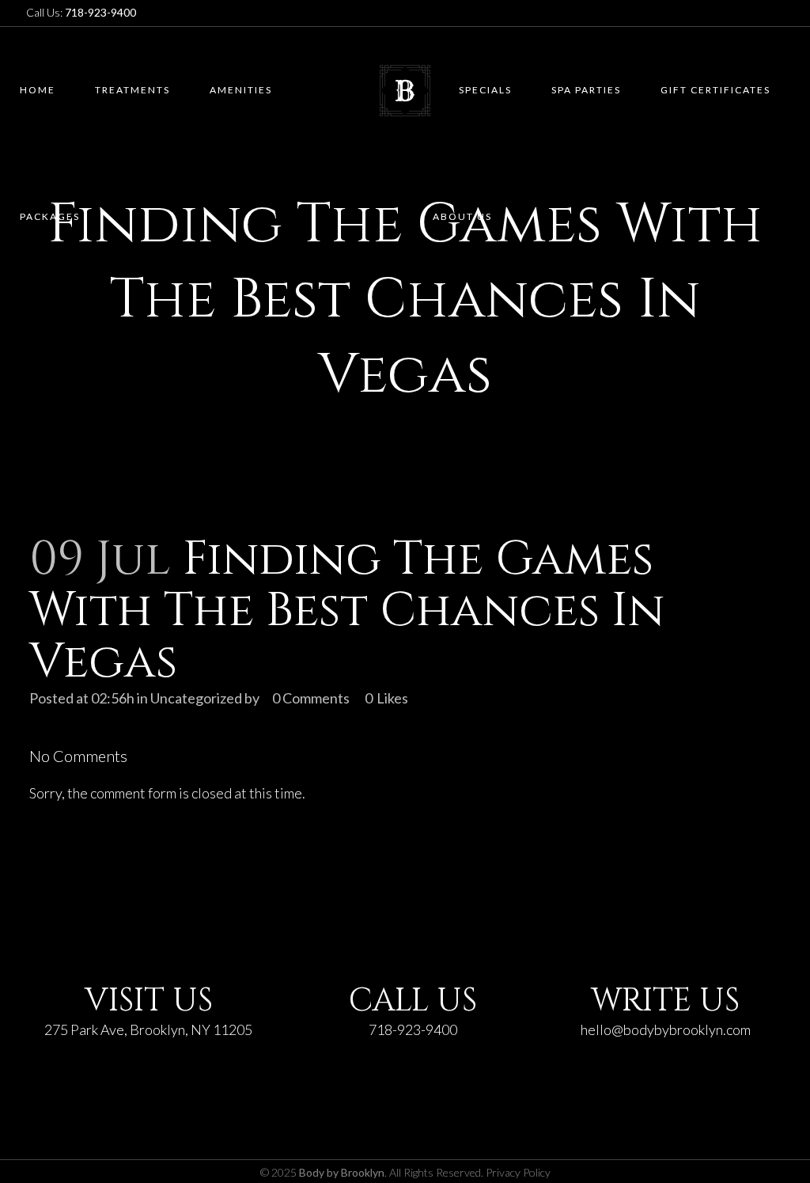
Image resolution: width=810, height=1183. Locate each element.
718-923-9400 (413, 1029)
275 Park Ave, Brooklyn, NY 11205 (148, 1029)
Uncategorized (196, 698)
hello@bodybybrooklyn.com (666, 1029)
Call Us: (81, 12)
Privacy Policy (518, 1172)
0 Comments (311, 698)
